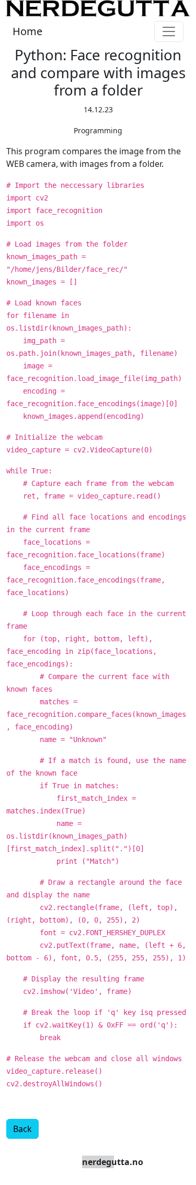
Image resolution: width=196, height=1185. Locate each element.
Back (22, 1129)
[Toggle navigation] (168, 31)
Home (27, 31)
